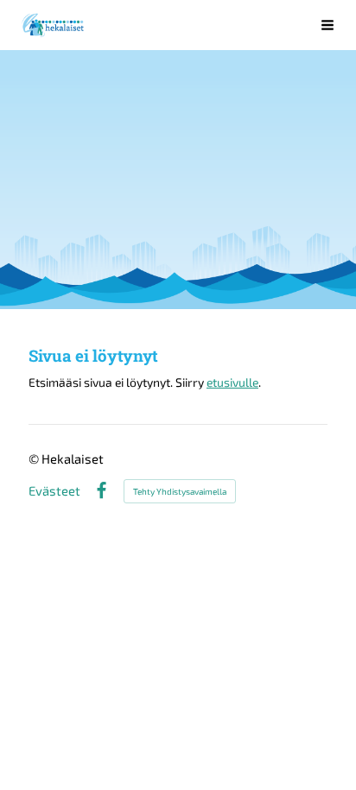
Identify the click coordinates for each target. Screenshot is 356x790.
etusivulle (232, 382)
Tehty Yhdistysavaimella (179, 491)
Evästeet (54, 490)
